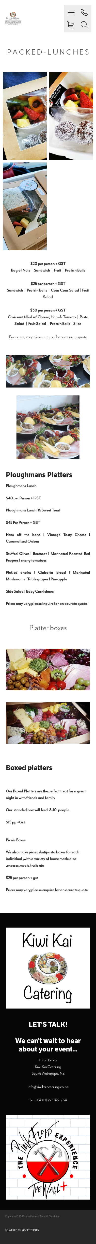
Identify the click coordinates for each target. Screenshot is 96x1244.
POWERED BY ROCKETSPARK (22, 1230)
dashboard (32, 1216)
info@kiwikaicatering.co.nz (48, 1086)
